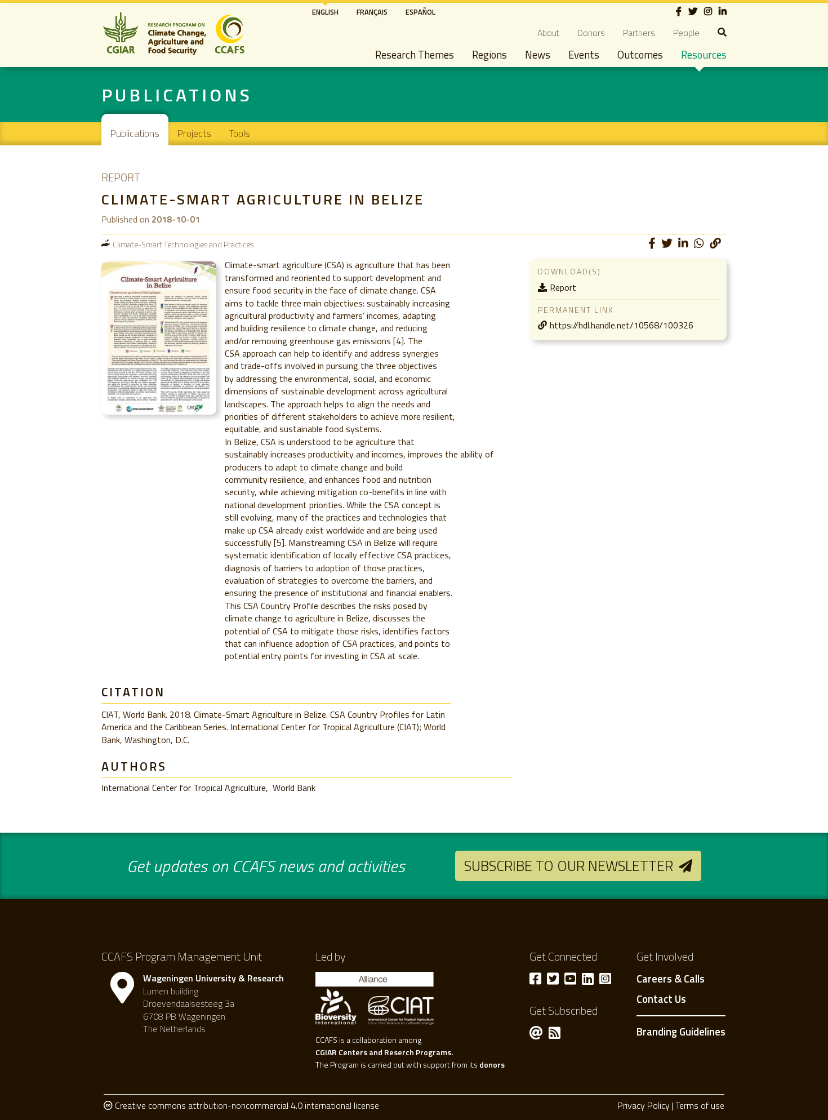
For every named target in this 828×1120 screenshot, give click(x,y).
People (686, 32)
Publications (134, 133)
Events (583, 55)
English (325, 11)
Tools (239, 133)
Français (372, 11)
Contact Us (661, 999)
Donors (591, 32)
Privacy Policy (643, 1105)
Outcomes (640, 55)
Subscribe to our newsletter (568, 866)
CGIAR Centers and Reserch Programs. (384, 1052)
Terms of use (699, 1105)
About (548, 32)
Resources (704, 55)
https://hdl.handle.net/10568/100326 (621, 325)
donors (492, 1064)
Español (420, 11)
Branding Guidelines (680, 1031)
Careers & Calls (670, 979)
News (537, 55)
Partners (639, 32)
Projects (194, 133)
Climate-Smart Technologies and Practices (183, 244)
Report (563, 287)
